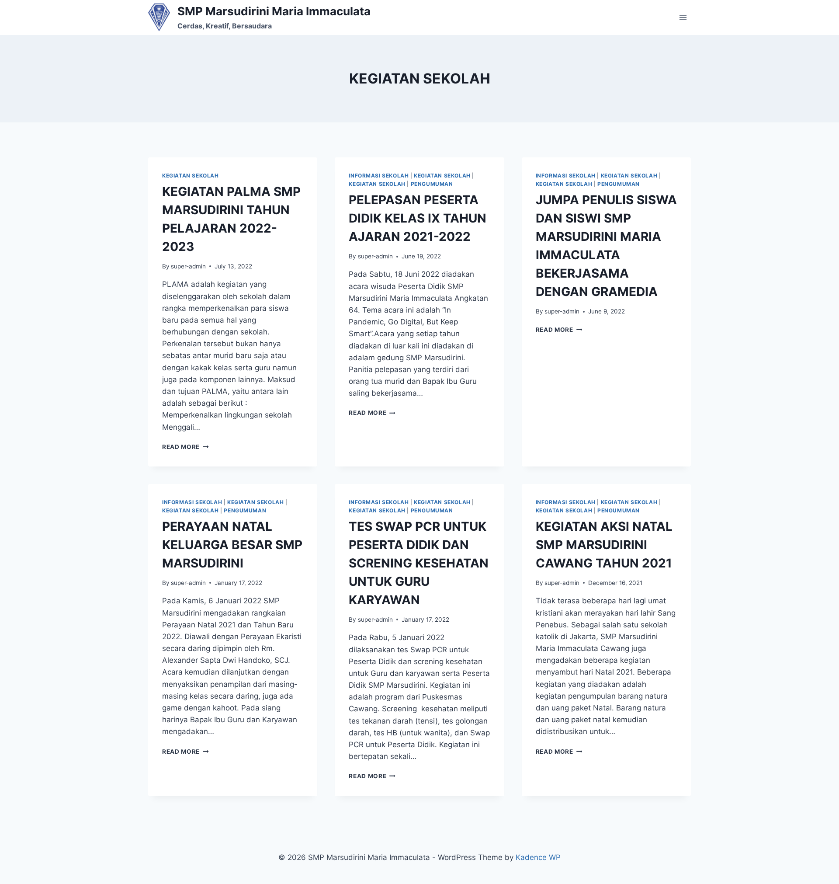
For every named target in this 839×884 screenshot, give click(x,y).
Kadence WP (538, 857)
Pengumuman (432, 184)
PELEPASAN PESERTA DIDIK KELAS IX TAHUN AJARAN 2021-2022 (417, 218)
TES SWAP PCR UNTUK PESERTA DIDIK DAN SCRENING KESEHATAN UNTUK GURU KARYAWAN (419, 563)
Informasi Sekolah (379, 175)
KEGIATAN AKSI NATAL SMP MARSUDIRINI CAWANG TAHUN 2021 (604, 545)
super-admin (188, 266)
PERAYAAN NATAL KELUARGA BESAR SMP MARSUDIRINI (232, 545)
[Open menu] (683, 17)
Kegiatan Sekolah (377, 184)
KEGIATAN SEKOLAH (190, 175)
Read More (185, 446)
